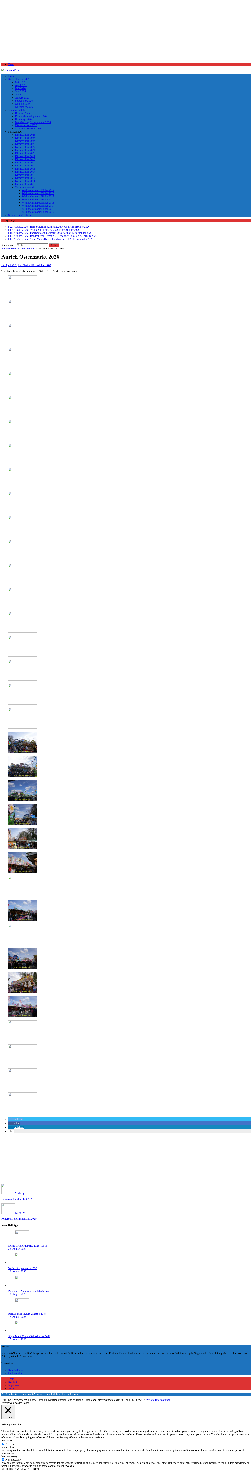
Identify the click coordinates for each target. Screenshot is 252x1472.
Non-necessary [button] (9, 1456)
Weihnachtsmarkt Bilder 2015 (38, 202)
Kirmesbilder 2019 (25, 156)
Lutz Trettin (24, 265)
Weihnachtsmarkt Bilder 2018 (38, 193)
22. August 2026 (17, 1248)
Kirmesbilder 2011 (25, 181)
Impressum (14, 1385)
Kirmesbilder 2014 (25, 171)
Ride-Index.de (16, 1369)
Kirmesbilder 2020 (25, 153)
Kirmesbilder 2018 (25, 159)
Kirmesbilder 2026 (25, 134)
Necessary (11, 1443)
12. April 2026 (9, 265)
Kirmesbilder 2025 (25, 137)
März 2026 (21, 82)
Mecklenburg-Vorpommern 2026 (33, 122)
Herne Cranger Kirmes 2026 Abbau (27, 1245)
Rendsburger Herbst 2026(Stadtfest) (27, 1313)
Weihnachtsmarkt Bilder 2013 (38, 208)
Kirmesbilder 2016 (25, 165)
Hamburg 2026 (23, 119)
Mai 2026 (20, 88)
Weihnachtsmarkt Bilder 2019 (38, 190)
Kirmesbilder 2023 (25, 143)
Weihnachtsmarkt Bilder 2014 (38, 205)
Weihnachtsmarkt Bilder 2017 (38, 196)
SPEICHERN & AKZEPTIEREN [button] (20, 1469)
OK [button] (143, 1399)
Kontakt (12, 1382)
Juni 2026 (20, 91)
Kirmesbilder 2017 (25, 162)
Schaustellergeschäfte (19, 215)
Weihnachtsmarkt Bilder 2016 (38, 199)
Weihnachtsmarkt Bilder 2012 (38, 211)
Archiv (12, 1388)
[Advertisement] (104, 33)
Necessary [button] (7, 1440)
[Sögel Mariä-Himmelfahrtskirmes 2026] (22, 1330)
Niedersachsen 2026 (26, 125)
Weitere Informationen (158, 1399)
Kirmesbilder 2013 (25, 174)
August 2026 (22, 97)
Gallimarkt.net (16, 1373)
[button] (15, 1119)
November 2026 (24, 106)
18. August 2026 (17, 1294)
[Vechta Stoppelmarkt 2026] (22, 1262)
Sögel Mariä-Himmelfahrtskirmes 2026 (29, 1336)
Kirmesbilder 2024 (25, 140)
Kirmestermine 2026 (19, 79)
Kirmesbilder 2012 (25, 177)
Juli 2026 (20, 94)
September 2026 (24, 100)
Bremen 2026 (22, 113)
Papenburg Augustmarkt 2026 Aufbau (28, 1291)
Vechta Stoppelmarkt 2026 (22, 1268)
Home (11, 75)
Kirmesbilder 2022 (25, 147)
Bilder (14, 248)
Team (11, 64)
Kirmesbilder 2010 (25, 184)
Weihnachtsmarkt (24, 187)
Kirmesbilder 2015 (25, 168)
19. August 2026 (17, 1271)
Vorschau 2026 (16, 109)
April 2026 (21, 85)
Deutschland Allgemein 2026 (31, 116)
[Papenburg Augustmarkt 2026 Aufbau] (22, 1285)
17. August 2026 (17, 1316)
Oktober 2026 (22, 103)
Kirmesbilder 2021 (25, 150)
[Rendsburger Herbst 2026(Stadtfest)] (22, 1307)
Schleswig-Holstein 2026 (28, 128)
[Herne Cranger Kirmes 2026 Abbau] (22, 1239)
